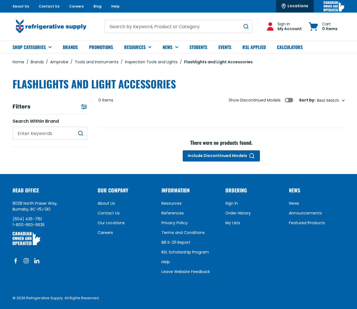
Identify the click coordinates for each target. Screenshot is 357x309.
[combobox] (179, 26)
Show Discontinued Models (255, 100)
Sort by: (307, 100)
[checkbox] (289, 100)
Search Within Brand (36, 121)
